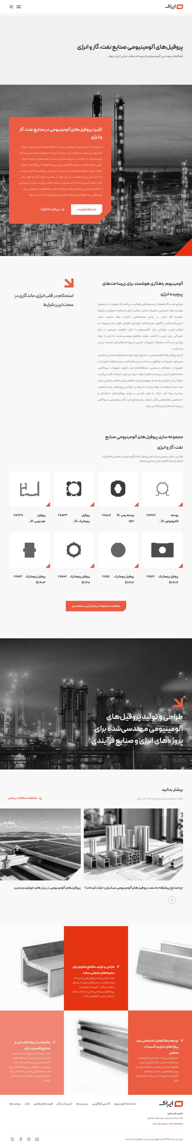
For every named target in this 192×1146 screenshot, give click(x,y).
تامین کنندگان (64, 1104)
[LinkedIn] (37, 1139)
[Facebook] (20, 1139)
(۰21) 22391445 (176, 1124)
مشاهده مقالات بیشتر (23, 798)
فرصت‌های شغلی (43, 1104)
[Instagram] (29, 1139)
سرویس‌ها (82, 1104)
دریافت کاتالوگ (50, 209)
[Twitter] (12, 1139)
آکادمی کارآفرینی (101, 1104)
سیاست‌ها (15, 1104)
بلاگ (27, 1104)
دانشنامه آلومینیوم (125, 1104)
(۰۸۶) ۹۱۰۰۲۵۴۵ (160, 1124)
